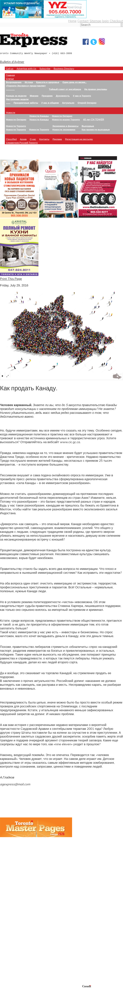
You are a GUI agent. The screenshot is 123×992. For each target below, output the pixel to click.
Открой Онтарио (87, 102)
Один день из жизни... (74, 82)
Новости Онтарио (16, 119)
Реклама (57, 139)
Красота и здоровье (47, 82)
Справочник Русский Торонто (22, 142)
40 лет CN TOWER (93, 119)
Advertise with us (12, 968)
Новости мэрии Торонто (66, 119)
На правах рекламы (95, 89)
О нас (33, 139)
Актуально (68, 102)
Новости (10, 112)
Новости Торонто (16, 125)
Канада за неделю (16, 95)
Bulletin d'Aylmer (12, 62)
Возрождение (14, 82)
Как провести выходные (96, 129)
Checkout (116, 21)
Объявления (9, 938)
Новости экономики (63, 129)
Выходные (88, 125)
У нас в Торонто (82, 95)
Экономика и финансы (65, 125)
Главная (10, 75)
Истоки (29, 82)
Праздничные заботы (26, 102)
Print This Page (11, 279)
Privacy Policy (14, 990)
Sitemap (95, 21)
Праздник (47, 95)
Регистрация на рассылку (79, 139)
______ (10, 89)
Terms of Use (3, 990)
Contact (83, 21)
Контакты (44, 139)
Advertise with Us (26, 68)
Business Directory (64, 68)
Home (72, 21)
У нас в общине (50, 102)
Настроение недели (17, 99)
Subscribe (45, 68)
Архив (23, 139)
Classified (11, 139)
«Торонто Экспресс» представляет (26, 85)
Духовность (63, 95)
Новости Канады (39, 115)
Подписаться (9, 926)
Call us (9, 68)
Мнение (34, 95)
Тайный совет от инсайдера (65, 89)
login (105, 21)
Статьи (10, 78)
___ (8, 102)
